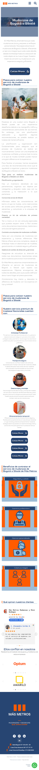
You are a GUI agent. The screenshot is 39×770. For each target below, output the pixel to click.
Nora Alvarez (16, 626)
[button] (3, 664)
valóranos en (15, 620)
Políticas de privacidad (15, 759)
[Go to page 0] (16, 645)
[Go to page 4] (22, 645)
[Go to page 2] (19, 645)
